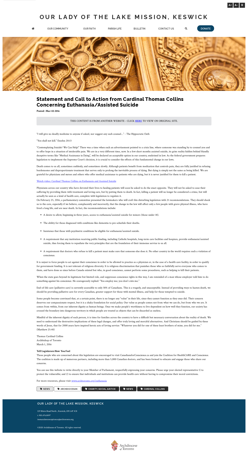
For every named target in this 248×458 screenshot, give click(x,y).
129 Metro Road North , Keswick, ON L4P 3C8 (57, 411)
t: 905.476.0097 (44, 415)
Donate (206, 28)
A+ (230, 5)
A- (236, 5)
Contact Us (166, 28)
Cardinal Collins (154, 389)
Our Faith (89, 28)
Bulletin (139, 28)
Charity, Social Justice (101, 389)
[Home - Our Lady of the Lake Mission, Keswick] (33, 29)
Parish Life (114, 28)
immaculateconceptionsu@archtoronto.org (55, 419)
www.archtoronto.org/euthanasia (89, 381)
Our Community (57, 28)
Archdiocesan (68, 389)
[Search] (186, 29)
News (46, 389)
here (138, 121)
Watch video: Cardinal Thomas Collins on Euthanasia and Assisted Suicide (76, 181)
